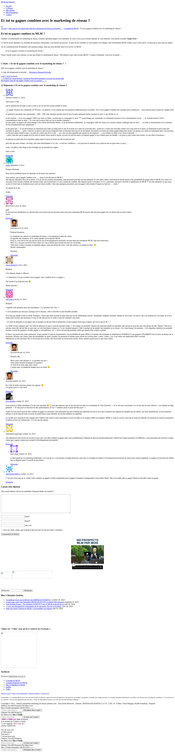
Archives (4, 676)
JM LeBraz (10, 299)
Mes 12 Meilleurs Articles (15, 685)
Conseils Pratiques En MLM (16, 683)
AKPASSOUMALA (13, 474)
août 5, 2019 (5, 76)
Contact (9, 15)
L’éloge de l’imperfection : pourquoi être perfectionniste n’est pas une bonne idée (32, 78)
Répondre (9, 155)
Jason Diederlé (11, 265)
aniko (8, 165)
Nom (27, 517)
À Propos (9, 8)
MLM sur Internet (7, 2)
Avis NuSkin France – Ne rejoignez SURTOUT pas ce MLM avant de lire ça (35, 604)
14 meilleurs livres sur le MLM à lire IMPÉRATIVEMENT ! (29, 600)
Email (27, 521)
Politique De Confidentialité (19, 693)
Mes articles (10, 10)
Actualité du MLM (13, 681)
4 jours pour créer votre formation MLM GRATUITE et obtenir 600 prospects (35, 602)
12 (2, 26)
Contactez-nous (45, 693)
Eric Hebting (10, 401)
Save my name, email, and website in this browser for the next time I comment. (32, 530)
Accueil (9, 6)
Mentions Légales (6, 693)
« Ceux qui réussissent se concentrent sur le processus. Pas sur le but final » (34, 606)
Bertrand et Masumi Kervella (40, 72)
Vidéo (8, 689)
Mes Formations (12, 12)
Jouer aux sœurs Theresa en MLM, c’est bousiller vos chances (29, 608)
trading (8, 687)
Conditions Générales (34, 693)
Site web (28, 525)
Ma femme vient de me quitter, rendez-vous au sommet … (24, 81)
